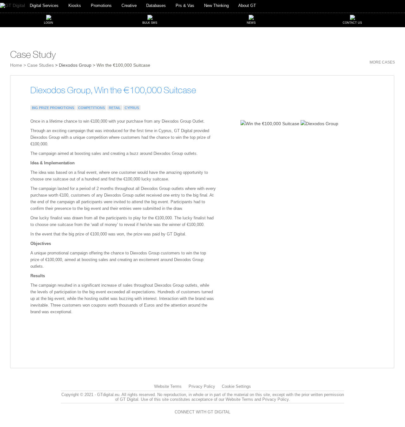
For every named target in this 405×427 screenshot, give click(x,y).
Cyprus (132, 108)
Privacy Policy (202, 386)
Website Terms (168, 386)
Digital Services (44, 6)
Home (16, 65)
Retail (115, 108)
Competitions (91, 108)
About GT (247, 6)
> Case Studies (38, 65)
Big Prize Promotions (53, 108)
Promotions (101, 6)
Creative (129, 6)
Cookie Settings (236, 386)
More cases (382, 62)
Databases (156, 6)
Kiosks (74, 6)
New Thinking (216, 6)
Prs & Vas (185, 6)
